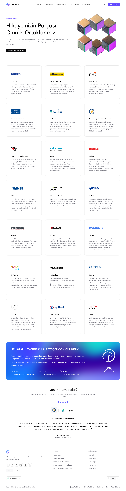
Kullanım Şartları (102, 487)
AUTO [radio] (113, 478)
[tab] (54, 410)
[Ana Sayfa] (12, 4)
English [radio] (16, 470)
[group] (12, 470)
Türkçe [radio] (9, 470)
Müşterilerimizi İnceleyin (16, 50)
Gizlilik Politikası (88, 487)
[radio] (108, 478)
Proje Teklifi (114, 4)
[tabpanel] (63, 427)
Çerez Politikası (75, 487)
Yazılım (38, 4)
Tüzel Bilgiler (115, 487)
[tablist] (63, 410)
